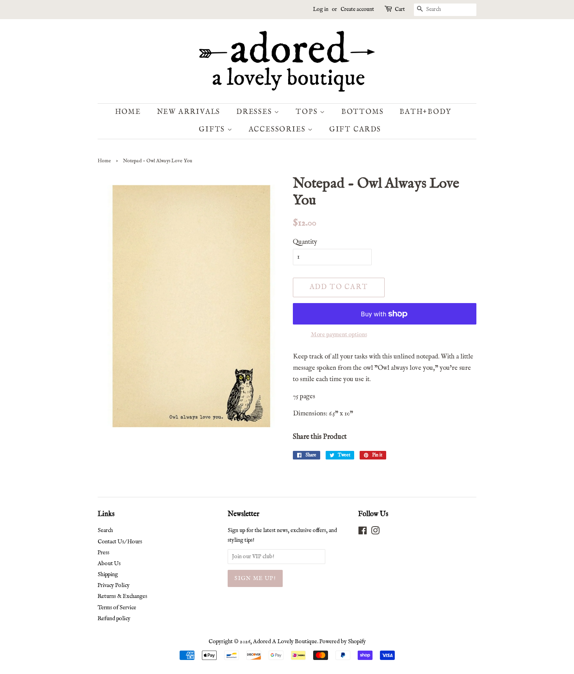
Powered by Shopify (342, 641)
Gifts (213, 129)
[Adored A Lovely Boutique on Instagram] (375, 532)
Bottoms (362, 112)
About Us (109, 563)
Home (128, 112)
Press (103, 552)
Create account (357, 9)
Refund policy (114, 618)
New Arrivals (189, 112)
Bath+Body (425, 112)
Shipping (108, 574)
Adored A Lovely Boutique (285, 641)
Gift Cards (355, 129)
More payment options (339, 334)
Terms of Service (117, 607)
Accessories (278, 129)
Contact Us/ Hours (120, 541)
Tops (308, 112)
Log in (320, 9)
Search (105, 530)
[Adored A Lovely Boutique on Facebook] (362, 532)
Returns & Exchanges (122, 596)
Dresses (255, 112)
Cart (400, 9)
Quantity (305, 242)
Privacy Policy (114, 585)
